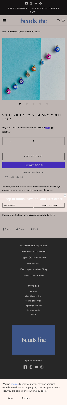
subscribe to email (49, 205)
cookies (15, 384)
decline (26, 398)
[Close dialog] (65, 195)
